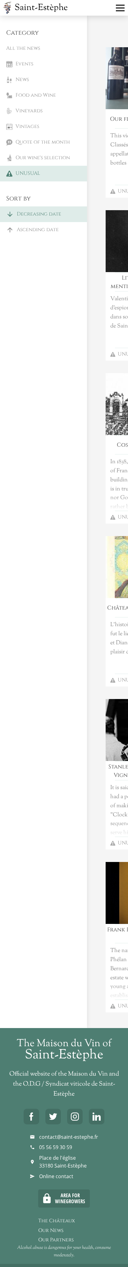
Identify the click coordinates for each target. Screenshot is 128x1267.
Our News (50, 1230)
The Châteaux (56, 1220)
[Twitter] (53, 1116)
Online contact (56, 1176)
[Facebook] (31, 1116)
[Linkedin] (96, 1116)
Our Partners (56, 1239)
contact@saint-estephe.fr (68, 1136)
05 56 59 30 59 (55, 1147)
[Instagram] (75, 1116)
